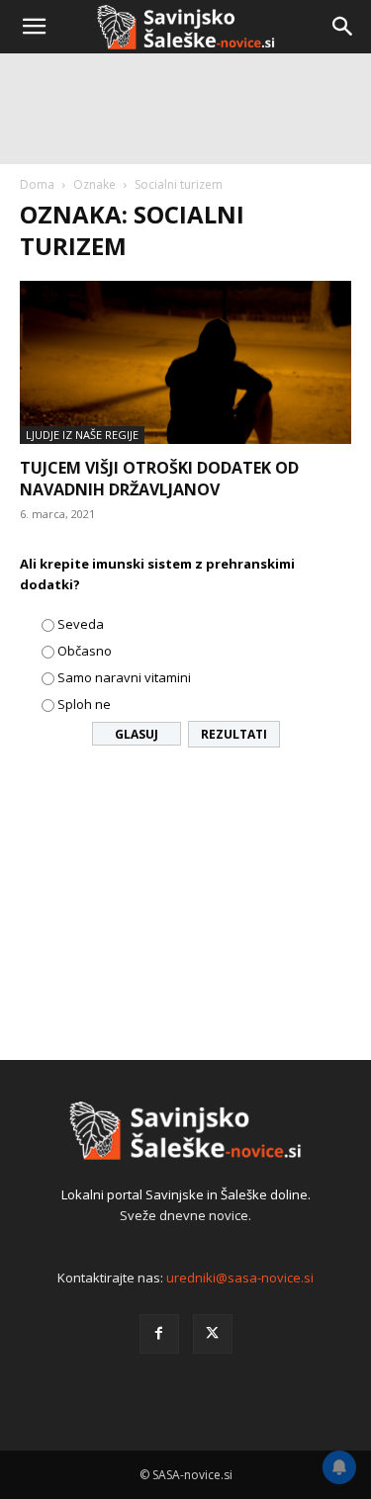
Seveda (80, 624)
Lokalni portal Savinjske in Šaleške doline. (186, 1194)
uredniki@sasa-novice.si (240, 1277)
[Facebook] (159, 1334)
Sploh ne (84, 704)
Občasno (84, 651)
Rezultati (234, 734)
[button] (33, 26)
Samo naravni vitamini (124, 677)
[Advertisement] (185, 254)
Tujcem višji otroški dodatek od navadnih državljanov (159, 478)
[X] (212, 1334)
